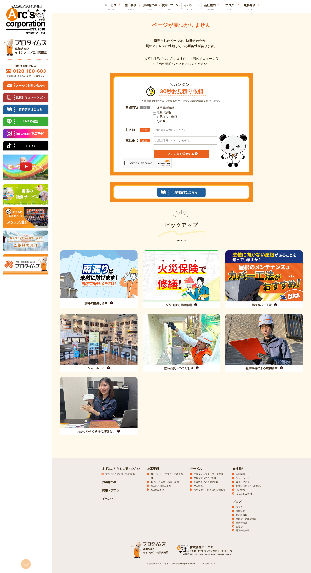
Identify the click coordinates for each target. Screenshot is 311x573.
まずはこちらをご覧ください (121, 468)
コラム (239, 507)
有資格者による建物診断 (206, 481)
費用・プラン (170, 6)
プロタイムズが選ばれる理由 (120, 474)
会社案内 (210, 6)
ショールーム (242, 478)
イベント (190, 6)
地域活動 (240, 511)
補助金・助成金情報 (246, 518)
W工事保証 (199, 485)
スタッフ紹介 (242, 481)
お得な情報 (241, 514)
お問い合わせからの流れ (248, 485)
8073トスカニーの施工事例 (164, 481)
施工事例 (130, 6)
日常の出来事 (242, 530)
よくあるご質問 (244, 493)
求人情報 (240, 489)
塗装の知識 (241, 522)
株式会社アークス (201, 547)
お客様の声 (150, 6)
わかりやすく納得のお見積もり (209, 489)
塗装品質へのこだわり (205, 478)
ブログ (229, 6)
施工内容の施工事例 (160, 485)
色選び (239, 526)
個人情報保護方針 (208, 564)
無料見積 (249, 6)
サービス (196, 468)
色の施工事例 (157, 489)
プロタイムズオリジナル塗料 (208, 474)
